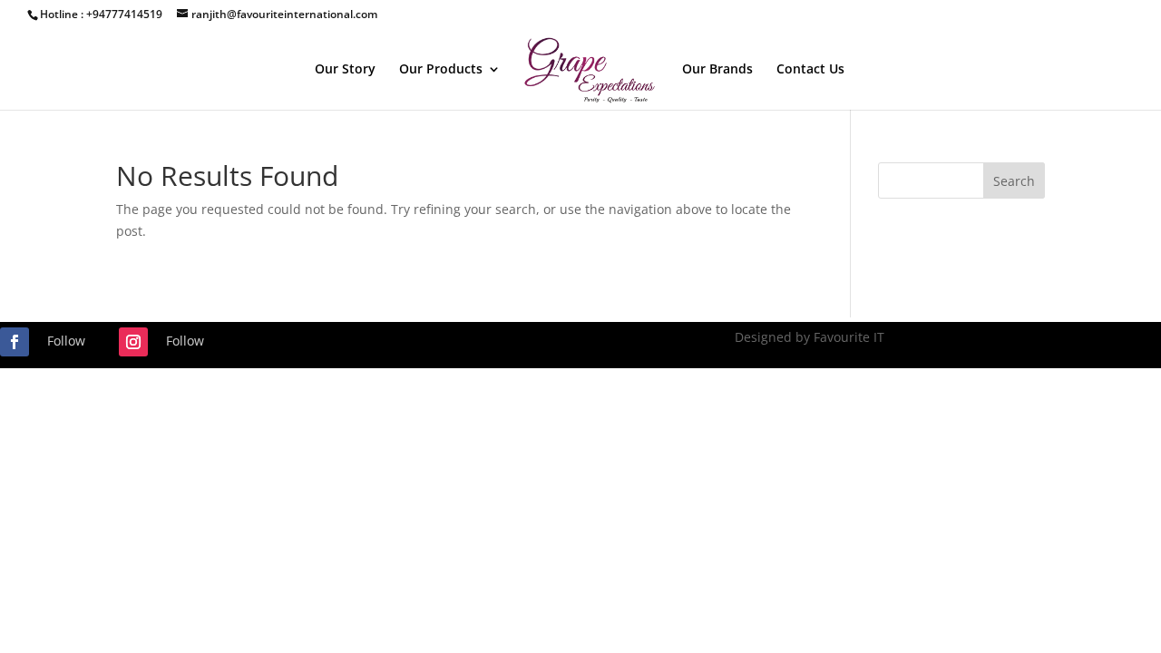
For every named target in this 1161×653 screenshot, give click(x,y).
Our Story (345, 70)
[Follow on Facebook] (14, 341)
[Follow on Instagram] (133, 341)
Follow (66, 340)
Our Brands (717, 70)
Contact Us (810, 70)
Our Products (441, 70)
